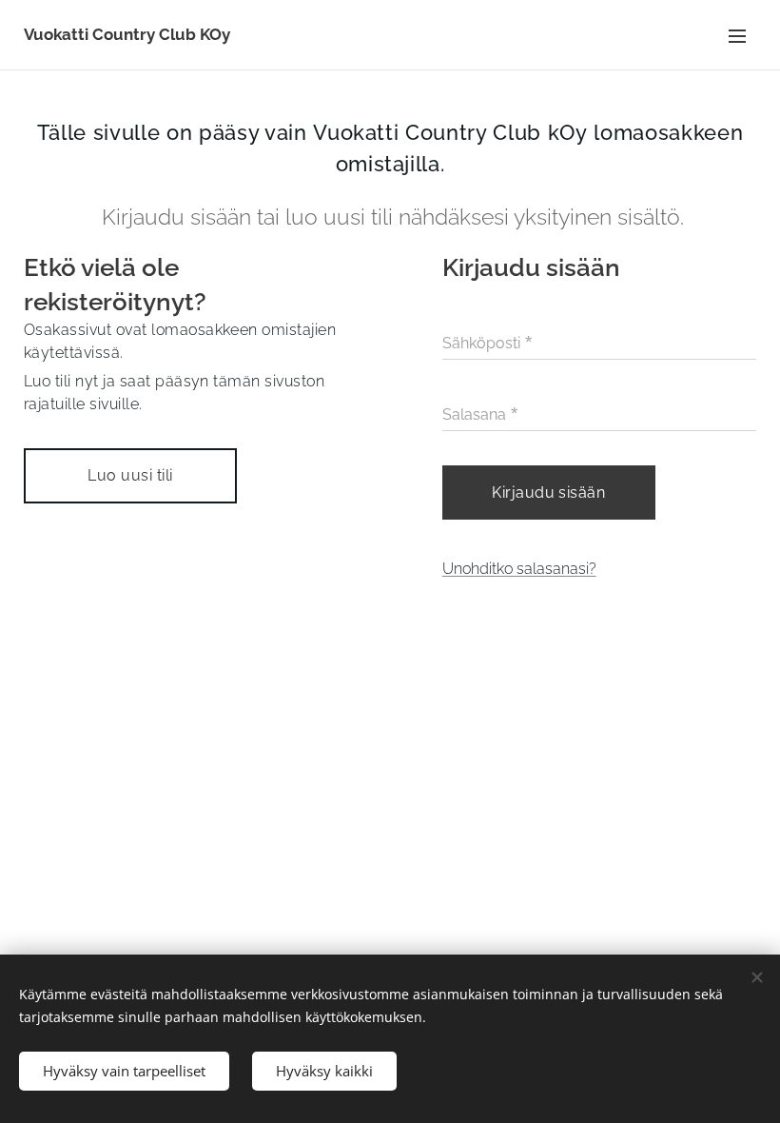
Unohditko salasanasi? (519, 569)
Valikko (737, 35)
